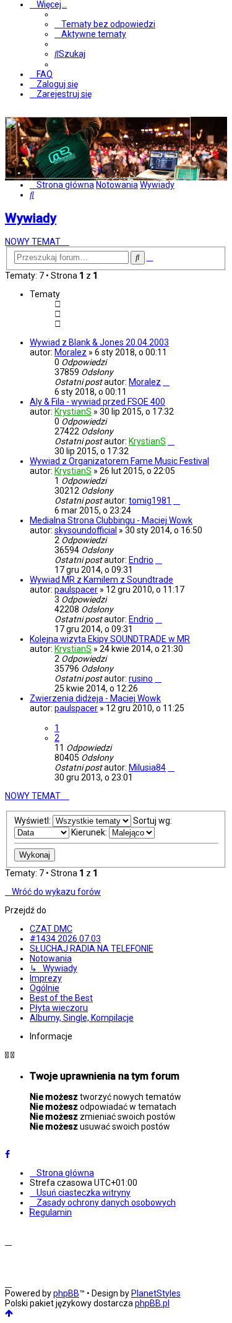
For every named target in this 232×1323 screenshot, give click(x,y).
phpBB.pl (152, 1303)
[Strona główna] (98, 175)
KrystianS (73, 411)
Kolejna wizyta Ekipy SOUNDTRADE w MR (110, 639)
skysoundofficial (85, 530)
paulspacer (76, 589)
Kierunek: (90, 832)
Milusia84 (147, 767)
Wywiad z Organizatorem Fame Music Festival (119, 461)
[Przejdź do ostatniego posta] (166, 382)
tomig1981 (150, 500)
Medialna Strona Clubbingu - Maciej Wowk (111, 520)
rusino (141, 678)
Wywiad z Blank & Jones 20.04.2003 (99, 342)
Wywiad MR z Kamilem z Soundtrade (101, 580)
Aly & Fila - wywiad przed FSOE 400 (97, 402)
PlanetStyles (156, 1293)
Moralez (70, 352)
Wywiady (30, 218)
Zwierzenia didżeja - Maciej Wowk (95, 698)
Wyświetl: (33, 821)
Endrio (141, 560)
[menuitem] (104, 24)
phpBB (66, 1293)
